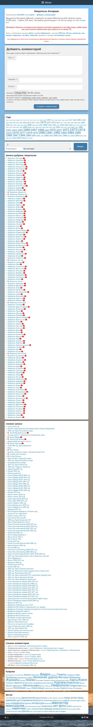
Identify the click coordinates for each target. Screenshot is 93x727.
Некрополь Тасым (14, 252)
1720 (24, 120)
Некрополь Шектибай (15, 201)
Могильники (31, 685)
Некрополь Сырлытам (16, 360)
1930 (14, 127)
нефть (69, 706)
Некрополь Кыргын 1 (15, 411)
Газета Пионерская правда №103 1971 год (23, 594)
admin (32, 15)
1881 (68, 122)
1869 (25, 123)
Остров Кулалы (15, 456)
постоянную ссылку (62, 35)
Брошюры (36, 675)
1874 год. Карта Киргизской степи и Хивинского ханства (28, 556)
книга (8, 703)
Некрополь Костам (14, 377)
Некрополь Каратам (15, 373)
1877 (62, 122)
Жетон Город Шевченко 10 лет (19, 522)
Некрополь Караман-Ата (18, 194)
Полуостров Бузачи (17, 439)
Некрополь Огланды (15, 158)
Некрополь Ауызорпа (15, 249)
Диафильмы (23, 678)
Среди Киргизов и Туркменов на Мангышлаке (63, 650)
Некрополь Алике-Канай (16, 186)
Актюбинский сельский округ (14, 675)
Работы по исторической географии (21, 624)
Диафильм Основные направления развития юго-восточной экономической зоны (37, 609)
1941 (33, 127)
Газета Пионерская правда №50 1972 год (23, 590)
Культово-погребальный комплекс (39, 683)
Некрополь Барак (14, 385)
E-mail (10, 86)
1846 (66, 120)
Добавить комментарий (46, 15)
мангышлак (15, 706)
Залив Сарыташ (15, 443)
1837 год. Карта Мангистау (17, 465)
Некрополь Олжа (14, 322)
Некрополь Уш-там (16, 260)
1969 (47, 130)
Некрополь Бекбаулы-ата (17, 245)
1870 (29, 123)
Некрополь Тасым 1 (15, 400)
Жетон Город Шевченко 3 (17, 535)
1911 (74, 125)
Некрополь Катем (16, 281)
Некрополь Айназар (15, 313)
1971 (59, 130)
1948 (43, 127)
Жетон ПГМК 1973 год (16, 560)
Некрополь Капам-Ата (16, 258)
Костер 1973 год (13, 541)
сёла (20, 711)
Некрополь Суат (13, 226)
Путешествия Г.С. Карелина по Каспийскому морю (26, 435)
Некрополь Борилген (15, 239)
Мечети (9, 686)
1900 (36, 125)
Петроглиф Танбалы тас (34, 659)
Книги (82, 680)
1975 (9, 132)
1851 (79, 120)
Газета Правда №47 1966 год (18, 484)
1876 (58, 123)
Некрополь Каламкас (15, 334)
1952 (50, 127)
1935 (17, 127)
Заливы (22, 680)
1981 (49, 132)
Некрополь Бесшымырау (17, 392)
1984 (70, 132)
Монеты (42, 686)
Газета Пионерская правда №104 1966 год (23, 600)
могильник (32, 706)
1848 (75, 120)
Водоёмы (53, 675)
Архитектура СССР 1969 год (18, 620)
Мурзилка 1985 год (15, 562)
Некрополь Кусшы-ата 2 (16, 167)
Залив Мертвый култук (18, 433)
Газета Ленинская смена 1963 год (20, 626)
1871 (33, 123)
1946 (36, 127)
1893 (18, 125)
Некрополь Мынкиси (15, 300)
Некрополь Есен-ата (15, 328)
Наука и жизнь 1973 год (16, 496)
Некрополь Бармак (14, 188)
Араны (27, 674)
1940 (29, 127)
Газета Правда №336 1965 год (19, 486)
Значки (30, 680)
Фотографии (77, 688)
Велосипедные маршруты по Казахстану (23, 511)
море (39, 706)
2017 (27, 138)
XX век (69, 33)
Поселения (19, 688)
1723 (27, 120)
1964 (14, 130)
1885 (75, 122)
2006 (7, 138)
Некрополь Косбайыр (15, 213)
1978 (29, 132)
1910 (71, 125)
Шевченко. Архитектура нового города (33, 646)
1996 (55, 136)
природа (47, 708)
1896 (29, 125)
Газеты (61, 674)
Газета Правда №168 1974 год (19, 477)
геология (60, 698)
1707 (20, 120)
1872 (38, 123)
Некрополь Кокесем (15, 171)
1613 (10, 120)
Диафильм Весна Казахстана (18, 615)
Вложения (10, 93)
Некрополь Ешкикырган (16, 196)
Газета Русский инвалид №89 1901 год (22, 552)
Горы (77, 675)
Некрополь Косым (14, 256)
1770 (37, 120)
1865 (17, 122)
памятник (34, 35)
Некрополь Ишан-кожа (16, 237)
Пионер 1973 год (14, 492)
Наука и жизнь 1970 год (16, 494)
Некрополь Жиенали (15, 343)
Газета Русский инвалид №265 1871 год (22, 550)
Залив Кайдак (15, 437)
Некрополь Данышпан (16, 286)
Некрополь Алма (14, 288)
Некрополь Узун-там (15, 326)
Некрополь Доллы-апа (16, 268)
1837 (52, 120)
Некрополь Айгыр (14, 375)
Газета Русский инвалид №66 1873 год (22, 524)
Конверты (10, 683)
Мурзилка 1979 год (15, 603)
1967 (34, 130)
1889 (83, 123)
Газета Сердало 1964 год (17, 503)
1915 (81, 125)
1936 (20, 127)
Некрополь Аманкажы (16, 283)
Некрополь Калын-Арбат (17, 243)
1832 (44, 120)
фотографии (61, 711)
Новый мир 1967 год (15, 469)
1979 (35, 133)
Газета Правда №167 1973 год (19, 480)
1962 (80, 127)
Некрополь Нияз (13, 264)
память (29, 709)
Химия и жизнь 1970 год (16, 516)
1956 (62, 127)
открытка (8, 709)
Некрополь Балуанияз (16, 173)
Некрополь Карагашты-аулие (18, 345)
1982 (57, 132)
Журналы (12, 680)
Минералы (18, 686)
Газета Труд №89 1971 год (17, 501)
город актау (70, 697)
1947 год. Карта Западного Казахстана (22, 579)
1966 (26, 130)
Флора (70, 688)
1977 (22, 132)
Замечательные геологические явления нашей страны (28, 598)
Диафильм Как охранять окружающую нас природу (27, 607)
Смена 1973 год (13, 426)
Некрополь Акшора (15, 222)
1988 (22, 135)
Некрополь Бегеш (14, 228)
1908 (62, 125)
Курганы (60, 682)
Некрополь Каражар (15, 175)
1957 (65, 127)
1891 (11, 125)
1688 (17, 120)
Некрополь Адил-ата (15, 298)
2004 (81, 135)
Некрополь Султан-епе (16, 266)
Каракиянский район (62, 680)
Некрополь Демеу (14, 241)
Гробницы (12, 677)
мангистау (76, 33)
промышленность (60, 709)
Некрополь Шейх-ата (15, 179)
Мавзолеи (73, 682)
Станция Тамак (24, 652)
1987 (15, 135)
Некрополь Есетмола (15, 407)
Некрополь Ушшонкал (15, 160)
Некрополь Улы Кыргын (16, 169)
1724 (31, 120)
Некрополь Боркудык (15, 381)
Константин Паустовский (17, 518)
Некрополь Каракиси (15, 198)
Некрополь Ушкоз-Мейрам (17, 230)
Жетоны (63, 677)
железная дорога (51, 700)
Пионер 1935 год (14, 471)
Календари (39, 680)
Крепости (19, 683)
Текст (10, 58)
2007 (10, 138)
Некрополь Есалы (14, 279)
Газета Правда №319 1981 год (19, 475)
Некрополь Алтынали (15, 162)
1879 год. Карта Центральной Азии (20, 569)
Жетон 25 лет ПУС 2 (15, 537)
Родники (28, 688)
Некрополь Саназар (15, 262)
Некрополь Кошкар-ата (16, 254)
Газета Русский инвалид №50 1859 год (22, 530)
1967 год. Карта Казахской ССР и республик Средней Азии (29, 575)
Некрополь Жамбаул (15, 273)
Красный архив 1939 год (16, 545)
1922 (7, 127)
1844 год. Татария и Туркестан (19, 467)
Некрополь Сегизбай (15, 224)
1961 (76, 127)
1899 (33, 125)
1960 (73, 127)
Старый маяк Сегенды (18, 454)
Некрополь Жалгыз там (16, 320)
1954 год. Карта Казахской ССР (19, 573)
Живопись (74, 677)
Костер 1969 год (13, 548)
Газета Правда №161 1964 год (19, 488)
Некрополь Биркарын (15, 190)
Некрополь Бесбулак (15, 290)
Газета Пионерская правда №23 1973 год (23, 588)
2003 (77, 136)
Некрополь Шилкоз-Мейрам (18, 317)
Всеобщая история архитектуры (19, 618)
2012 (19, 138)
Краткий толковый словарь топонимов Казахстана (26, 452)
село (78, 709)
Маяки (82, 683)
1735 (34, 120)
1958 (68, 127)
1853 (84, 120)
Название (11, 79)
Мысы (48, 686)
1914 (77, 125)
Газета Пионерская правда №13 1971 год (23, 596)
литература (37, 703)
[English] (87, 717)
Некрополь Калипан (15, 247)
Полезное (9, 688)
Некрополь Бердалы (15, 209)
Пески (83, 686)
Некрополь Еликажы (15, 341)
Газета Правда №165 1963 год (19, 490)
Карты (74, 680)
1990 (33, 136)
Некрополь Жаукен (15, 336)
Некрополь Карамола (15, 177)
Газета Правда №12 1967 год (18, 482)
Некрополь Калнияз (15, 417)
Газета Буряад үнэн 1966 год (18, 507)
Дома (30, 678)
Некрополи (45, 33)
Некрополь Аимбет (14, 324)
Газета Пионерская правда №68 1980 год (23, 586)
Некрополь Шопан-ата (18, 192)
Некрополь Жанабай (15, 315)
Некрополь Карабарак (16, 220)
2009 (14, 138)
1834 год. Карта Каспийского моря (20, 460)
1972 (65, 130)
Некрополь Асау (14, 387)
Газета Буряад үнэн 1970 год (18, 505)
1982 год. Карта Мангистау (17, 628)
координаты (17, 703)
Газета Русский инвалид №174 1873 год (22, 526)
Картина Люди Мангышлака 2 (18, 632)
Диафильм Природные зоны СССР (20, 605)
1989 (28, 135)
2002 (73, 136)
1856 (7, 122)
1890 (8, 125)
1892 (15, 125)
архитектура (41, 698)
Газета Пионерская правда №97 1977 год (23, 592)
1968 (41, 130)
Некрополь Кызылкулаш (16, 398)
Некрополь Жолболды (16, 164)
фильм (25, 711)
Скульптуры (48, 688)
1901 (41, 125)
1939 (25, 127)
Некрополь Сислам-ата (16, 277)
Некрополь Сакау (14, 415)
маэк (26, 706)
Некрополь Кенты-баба (18, 353)
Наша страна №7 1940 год (17, 637)
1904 (50, 125)
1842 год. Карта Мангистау (17, 622)
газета (54, 698)
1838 (56, 120)
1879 (65, 122)
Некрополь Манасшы (15, 383)
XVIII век (61, 33)
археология (28, 697)
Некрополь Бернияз (15, 402)
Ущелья (63, 688)
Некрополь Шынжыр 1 (16, 181)
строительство (11, 711)
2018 (31, 138)
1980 (42, 132)
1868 (20, 122)
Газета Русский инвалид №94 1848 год (22, 543)
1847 (70, 120)
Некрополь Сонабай (15, 347)
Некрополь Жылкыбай (16, 296)
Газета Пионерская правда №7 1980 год (22, 584)
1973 (74, 130)
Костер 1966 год (13, 567)
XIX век (12, 698)
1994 (51, 136)
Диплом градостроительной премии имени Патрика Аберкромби (31, 429)
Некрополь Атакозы (15, 396)
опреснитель (77, 706)
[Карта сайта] (8, 718)
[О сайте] (5, 717)
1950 (47, 127)
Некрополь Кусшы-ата (16, 394)
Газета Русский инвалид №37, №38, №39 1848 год (26, 554)
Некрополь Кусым (14, 351)
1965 (20, 130)
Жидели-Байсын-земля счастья (19, 441)
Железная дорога (45, 677)
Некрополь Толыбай (15, 305)
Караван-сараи (49, 680)
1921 (84, 125)
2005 (84, 135)
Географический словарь (17, 463)
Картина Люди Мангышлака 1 (18, 635)
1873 (43, 122)
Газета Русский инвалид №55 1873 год (22, 528)
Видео (45, 674)
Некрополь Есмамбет (15, 368)
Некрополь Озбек (14, 294)
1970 (52, 130)
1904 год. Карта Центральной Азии (20, 577)
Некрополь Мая (13, 339)
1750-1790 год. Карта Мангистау (19, 446)
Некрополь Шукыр (14, 207)
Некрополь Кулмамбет (16, 356)
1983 (64, 132)
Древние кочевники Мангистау (26, 663)
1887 (79, 122)
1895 (25, 125)
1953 (53, 127)
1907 (58, 125)
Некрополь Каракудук (16, 211)
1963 (8, 130)
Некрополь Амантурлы (16, 379)
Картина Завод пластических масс (20, 630)
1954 (58, 127)
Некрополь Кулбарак (15, 235)
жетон (60, 700)
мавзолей (48, 703)
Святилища (37, 688)
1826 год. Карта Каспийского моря (20, 431)
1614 (14, 120)
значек (73, 700)
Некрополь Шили (14, 330)
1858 (10, 122)
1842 (59, 120)
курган (28, 703)
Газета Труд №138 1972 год (18, 499)
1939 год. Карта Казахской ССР (19, 520)
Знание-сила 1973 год (16, 564)
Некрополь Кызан (14, 311)
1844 (63, 120)
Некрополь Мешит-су (15, 216)
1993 (46, 135)
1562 (7, 120)
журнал (66, 700)
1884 (72, 122)
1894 (21, 125)
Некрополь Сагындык (15, 370)
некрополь (17, 35)
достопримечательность (30, 700)
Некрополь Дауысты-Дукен (17, 307)
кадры (78, 700)
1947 (40, 127)
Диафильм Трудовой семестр (18, 611)
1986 (9, 135)
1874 (48, 123)
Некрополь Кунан (14, 332)
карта (83, 700)
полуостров (37, 709)
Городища (71, 675)
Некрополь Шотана (15, 358)
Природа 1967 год (14, 509)
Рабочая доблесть (14, 473)
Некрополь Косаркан (15, 409)
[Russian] (85, 717)
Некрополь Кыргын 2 (15, 413)
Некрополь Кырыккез (15, 364)
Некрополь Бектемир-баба (17, 292)
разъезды (72, 709)
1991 (38, 136)
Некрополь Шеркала (15, 205)
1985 (78, 132)
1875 (53, 123)
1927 (10, 127)
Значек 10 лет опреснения (17, 513)
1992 (42, 135)
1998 (64, 136)
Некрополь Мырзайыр (16, 218)
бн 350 (49, 698)
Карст (10, 448)
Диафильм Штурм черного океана (20, 613)
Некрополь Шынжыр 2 (16, 184)
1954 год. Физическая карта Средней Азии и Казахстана (28, 571)
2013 (24, 138)
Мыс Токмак (14, 450)
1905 (54, 125)
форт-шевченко (49, 711)
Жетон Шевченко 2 (14, 558)
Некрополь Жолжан (15, 362)
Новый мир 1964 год (15, 533)
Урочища (56, 688)
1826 (41, 120)
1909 (66, 125)
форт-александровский (37, 711)
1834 (48, 120)
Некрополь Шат (13, 349)
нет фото (25, 35)
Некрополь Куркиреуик (16, 275)
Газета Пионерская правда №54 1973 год (23, 581)
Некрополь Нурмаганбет (16, 232)
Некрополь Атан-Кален (16, 390)
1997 (60, 136)
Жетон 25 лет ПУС (14, 539)
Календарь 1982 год (28, 665)
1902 (45, 125)
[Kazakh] (82, 717)
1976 (15, 132)
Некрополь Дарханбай (16, 404)
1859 (14, 122)
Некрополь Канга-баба (18, 303)
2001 (68, 135)
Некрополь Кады (14, 366)
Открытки (75, 685)
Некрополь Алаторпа (15, 271)
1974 (81, 130)
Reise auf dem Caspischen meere (19, 458)
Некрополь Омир (14, 203)
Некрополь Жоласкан (15, 309)
